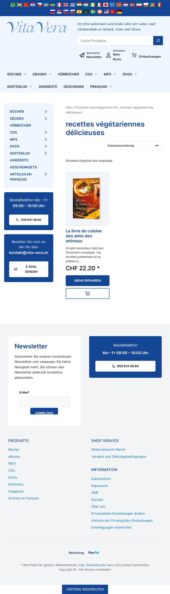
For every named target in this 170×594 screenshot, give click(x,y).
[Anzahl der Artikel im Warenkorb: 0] (134, 55)
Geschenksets (23, 167)
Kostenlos (17, 87)
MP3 (107, 74)
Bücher (14, 74)
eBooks (39, 74)
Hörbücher (68, 74)
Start (69, 107)
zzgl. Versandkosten (92, 565)
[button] (88, 293)
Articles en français (21, 177)
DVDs (127, 74)
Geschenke (73, 87)
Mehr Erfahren (87, 281)
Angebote (48, 87)
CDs (88, 74)
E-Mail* (24, 392)
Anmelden (44, 412)
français (98, 87)
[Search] (158, 40)
